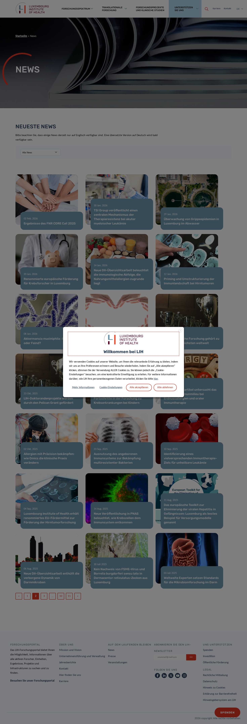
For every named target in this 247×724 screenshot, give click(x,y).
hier (156, 379)
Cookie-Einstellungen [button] (110, 387)
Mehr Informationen (83, 387)
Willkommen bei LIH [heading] (123, 351)
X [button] (180, 331)
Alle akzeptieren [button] (139, 387)
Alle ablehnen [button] (165, 387)
